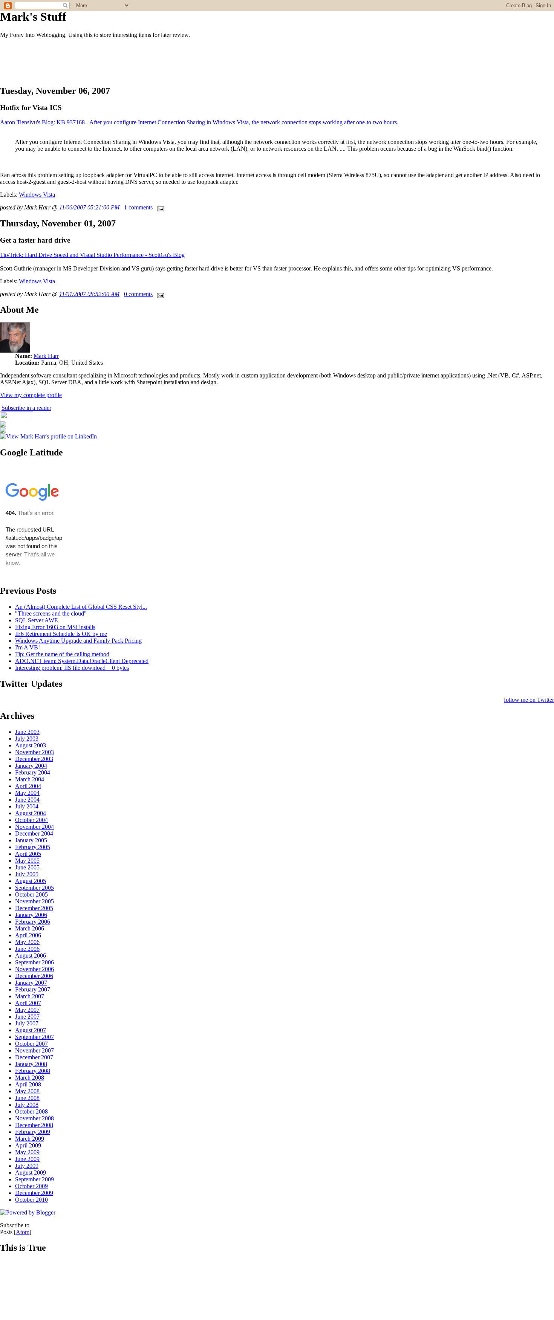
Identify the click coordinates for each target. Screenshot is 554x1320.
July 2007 (26, 1023)
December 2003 (34, 759)
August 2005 (30, 881)
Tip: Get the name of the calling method (62, 654)
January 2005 (31, 840)
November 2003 (34, 752)
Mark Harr (46, 356)
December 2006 (34, 976)
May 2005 (27, 860)
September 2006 (34, 962)
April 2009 (28, 1145)
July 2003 (26, 738)
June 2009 (27, 1159)
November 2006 (34, 969)
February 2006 (32, 921)
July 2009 (26, 1166)
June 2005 (27, 867)
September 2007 (34, 1037)
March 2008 (29, 1077)
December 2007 (34, 1057)
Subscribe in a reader (26, 408)
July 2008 (26, 1105)
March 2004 (29, 779)
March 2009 (29, 1138)
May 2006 (27, 942)
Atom (22, 1232)
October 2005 (31, 894)
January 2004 (31, 765)
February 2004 (32, 772)
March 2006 (29, 928)
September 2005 (34, 888)
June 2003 (27, 732)
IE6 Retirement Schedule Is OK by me (61, 634)
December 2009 (34, 1193)
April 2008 (28, 1084)
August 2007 (30, 1030)
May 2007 (27, 1010)
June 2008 (27, 1098)
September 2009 (34, 1179)
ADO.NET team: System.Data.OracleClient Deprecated (81, 661)
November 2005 (34, 901)
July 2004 (26, 806)
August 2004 (30, 813)
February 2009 (32, 1132)
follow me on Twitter (529, 700)
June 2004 (27, 799)
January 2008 (31, 1064)
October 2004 (31, 820)
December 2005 (34, 908)
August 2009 (30, 1172)
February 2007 (32, 989)
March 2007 (29, 996)
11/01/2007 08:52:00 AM (89, 294)
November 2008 (34, 1118)
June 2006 (27, 949)
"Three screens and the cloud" (51, 613)
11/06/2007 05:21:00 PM (89, 207)
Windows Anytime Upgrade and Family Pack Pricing (78, 640)
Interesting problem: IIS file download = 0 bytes (72, 668)
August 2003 (30, 745)
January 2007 (31, 982)
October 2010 (31, 1199)
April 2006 (28, 935)
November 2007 (34, 1050)
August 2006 (30, 955)
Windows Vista (37, 194)
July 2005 (26, 874)
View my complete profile (31, 395)
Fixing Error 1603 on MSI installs (55, 627)
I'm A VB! (27, 647)
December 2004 (34, 833)
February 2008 (32, 1071)
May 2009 (27, 1152)
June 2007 (27, 1016)
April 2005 (28, 854)
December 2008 (34, 1125)
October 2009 (31, 1186)
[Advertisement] (137, 61)
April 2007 (28, 1003)
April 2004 (28, 786)
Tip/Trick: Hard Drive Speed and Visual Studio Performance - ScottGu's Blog (92, 255)
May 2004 (27, 793)
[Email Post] (159, 207)
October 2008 (31, 1111)
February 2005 (32, 847)
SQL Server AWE (36, 620)
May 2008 (27, 1091)
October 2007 (31, 1043)
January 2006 (31, 915)
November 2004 (34, 826)
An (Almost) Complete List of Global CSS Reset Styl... (81, 606)
